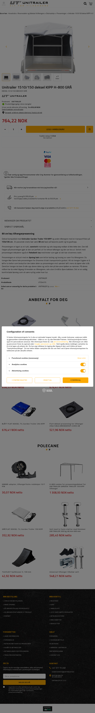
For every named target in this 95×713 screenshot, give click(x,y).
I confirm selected (19, 380)
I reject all (47, 380)
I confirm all (75, 380)
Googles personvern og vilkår (45, 344)
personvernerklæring (60, 342)
